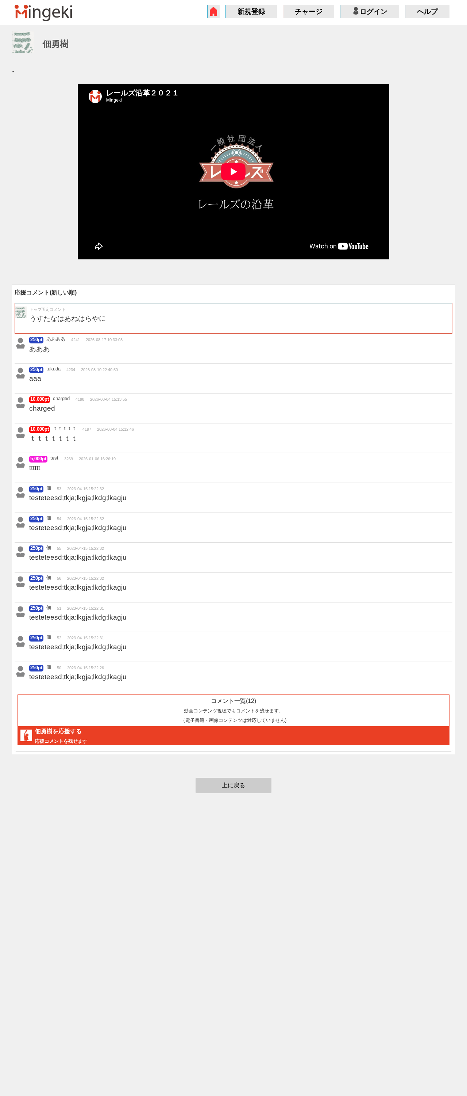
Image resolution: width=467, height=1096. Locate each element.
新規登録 (251, 11)
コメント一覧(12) (233, 710)
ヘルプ (427, 11)
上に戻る (233, 785)
